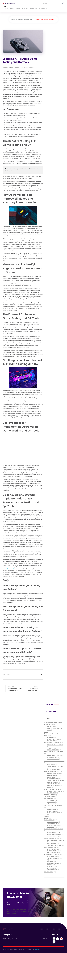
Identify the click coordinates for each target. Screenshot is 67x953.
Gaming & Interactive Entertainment (24, 67)
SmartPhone (50, 827)
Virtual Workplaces (53, 739)
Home (13, 19)
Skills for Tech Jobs (53, 852)
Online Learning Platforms (55, 766)
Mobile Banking (51, 793)
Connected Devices (52, 822)
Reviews (46, 818)
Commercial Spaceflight (54, 834)
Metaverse (50, 737)
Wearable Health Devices (54, 812)
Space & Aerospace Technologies (53, 829)
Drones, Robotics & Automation (53, 752)
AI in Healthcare (51, 809)
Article (46, 732)
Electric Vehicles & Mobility (55, 840)
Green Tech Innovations (54, 845)
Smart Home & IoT (49, 820)
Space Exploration (52, 836)
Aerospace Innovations (54, 832)
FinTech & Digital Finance (51, 789)
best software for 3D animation (11, 569)
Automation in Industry (54, 755)
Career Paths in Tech (53, 849)
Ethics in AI (50, 748)
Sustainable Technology (51, 838)
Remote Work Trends (53, 851)
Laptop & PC (50, 861)
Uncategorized (48, 872)
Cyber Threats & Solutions (55, 745)
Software (50, 868)
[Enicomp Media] (9, 3)
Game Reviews (51, 803)
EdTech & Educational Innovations (54, 761)
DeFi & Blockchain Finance (54, 791)
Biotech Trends (51, 811)
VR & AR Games (51, 740)
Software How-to (52, 870)
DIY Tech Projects (52, 856)
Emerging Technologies (51, 771)
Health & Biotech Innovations (53, 805)
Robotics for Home (52, 825)
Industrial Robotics (53, 759)
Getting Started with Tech (55, 858)
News (45, 816)
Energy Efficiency (52, 843)
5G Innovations (51, 726)
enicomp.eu (37, 950)
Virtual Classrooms (53, 769)
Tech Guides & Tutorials (51, 854)
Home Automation (52, 823)
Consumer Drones (52, 757)
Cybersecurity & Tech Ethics (52, 742)
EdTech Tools (51, 764)
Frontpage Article (49, 795)
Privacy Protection (53, 750)
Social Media (50, 866)
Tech (48, 787)
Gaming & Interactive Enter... (25, 19)
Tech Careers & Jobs (50, 847)
